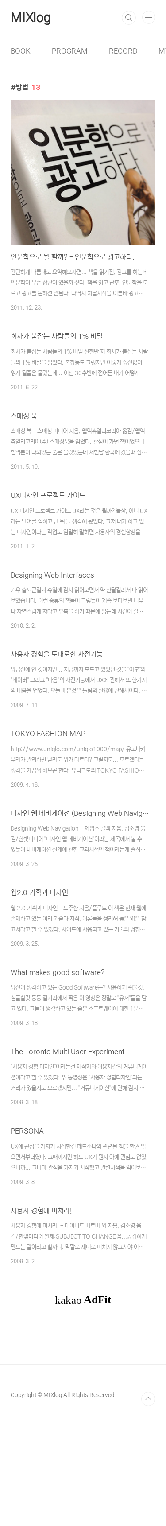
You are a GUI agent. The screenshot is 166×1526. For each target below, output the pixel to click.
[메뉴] (148, 17)
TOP (148, 1399)
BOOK (21, 51)
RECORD (123, 51)
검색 (128, 17)
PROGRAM (70, 51)
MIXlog (31, 18)
